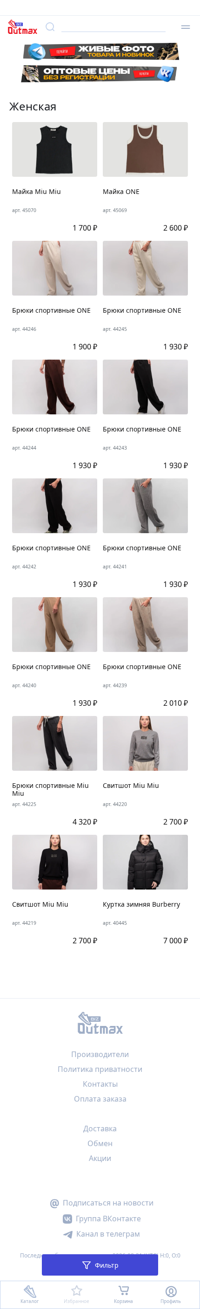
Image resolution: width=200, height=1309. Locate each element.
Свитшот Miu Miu (131, 786)
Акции (100, 1158)
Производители (100, 1054)
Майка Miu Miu (36, 192)
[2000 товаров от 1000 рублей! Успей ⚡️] (100, 8)
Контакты (100, 1084)
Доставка (100, 1128)
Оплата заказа (100, 1099)
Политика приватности (100, 1069)
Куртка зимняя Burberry (141, 905)
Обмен (100, 1143)
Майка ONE (121, 192)
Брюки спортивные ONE (51, 311)
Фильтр (107, 1265)
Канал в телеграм (108, 1234)
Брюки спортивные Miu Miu (50, 790)
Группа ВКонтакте (108, 1218)
